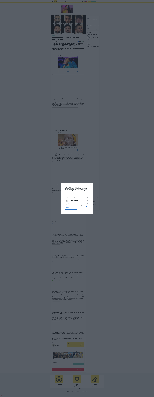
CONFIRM (71, 209)
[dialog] (77, 198)
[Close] (91, 185)
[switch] (87, 197)
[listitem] (77, 195)
